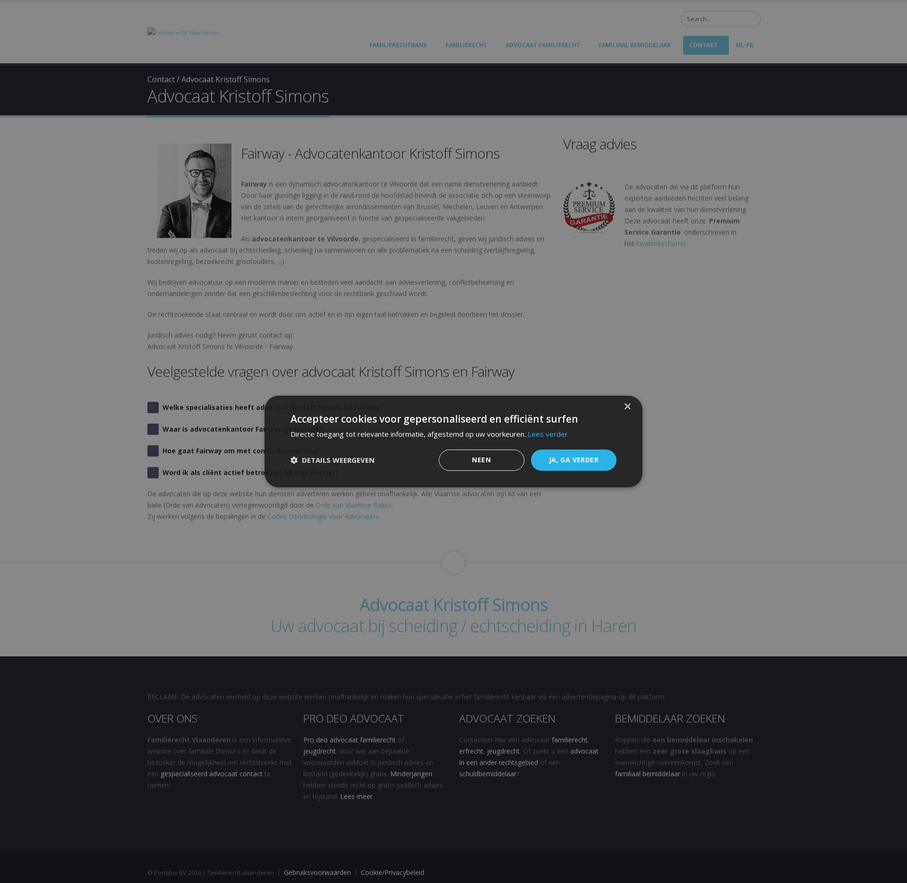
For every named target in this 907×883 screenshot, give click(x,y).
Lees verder (548, 434)
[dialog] (453, 441)
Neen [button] (481, 459)
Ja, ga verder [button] (574, 459)
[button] (333, 460)
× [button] (627, 406)
